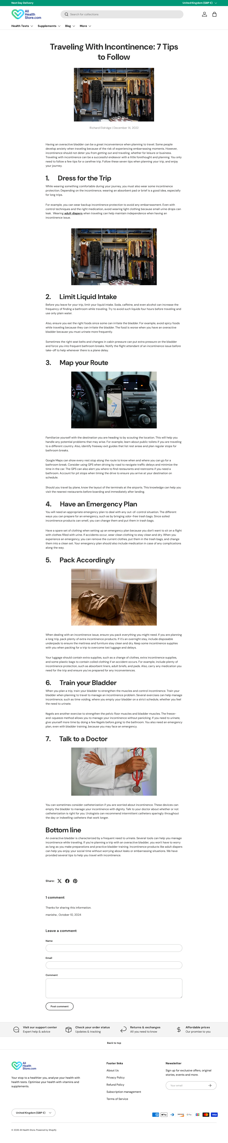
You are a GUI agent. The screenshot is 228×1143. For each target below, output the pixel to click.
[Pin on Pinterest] (75, 881)
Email (49, 958)
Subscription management (124, 1092)
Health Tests (20, 26)
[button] (214, 14)
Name (49, 940)
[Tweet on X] (59, 881)
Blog (68, 26)
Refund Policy (115, 1085)
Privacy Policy (116, 1077)
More (83, 26)
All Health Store (27, 1130)
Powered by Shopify (46, 1130)
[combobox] (122, 14)
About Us (113, 1070)
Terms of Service (117, 1099)
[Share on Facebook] (67, 881)
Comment (52, 975)
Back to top (114, 1042)
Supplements (47, 26)
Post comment (60, 1006)
